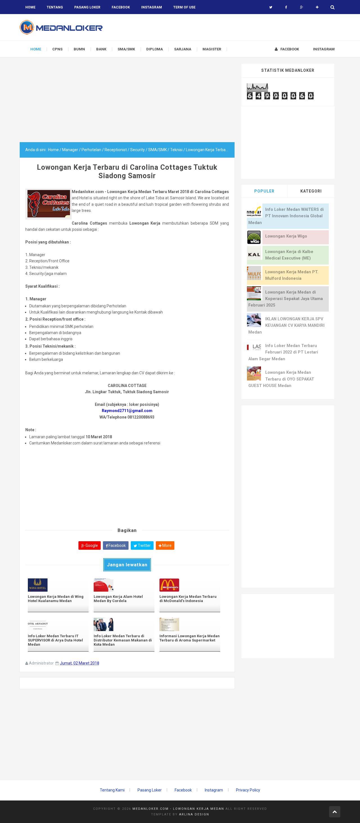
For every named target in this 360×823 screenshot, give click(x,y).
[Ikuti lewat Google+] (301, 7)
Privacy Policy (248, 790)
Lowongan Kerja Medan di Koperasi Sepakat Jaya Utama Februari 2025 (285, 299)
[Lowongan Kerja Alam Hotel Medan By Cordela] (124, 585)
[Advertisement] (127, 102)
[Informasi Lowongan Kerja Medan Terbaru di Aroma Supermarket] (189, 624)
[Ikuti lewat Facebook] (286, 7)
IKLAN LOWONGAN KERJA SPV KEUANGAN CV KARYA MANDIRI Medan (286, 326)
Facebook (117, 545)
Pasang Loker (87, 7)
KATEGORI (311, 191)
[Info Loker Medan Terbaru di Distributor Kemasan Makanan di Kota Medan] (124, 624)
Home (30, 7)
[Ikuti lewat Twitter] (270, 7)
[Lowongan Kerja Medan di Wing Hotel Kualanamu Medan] (58, 585)
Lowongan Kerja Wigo (286, 236)
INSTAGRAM (151, 7)
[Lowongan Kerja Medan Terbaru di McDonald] (189, 585)
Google (91, 545)
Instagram (214, 790)
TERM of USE (184, 7)
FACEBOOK (121, 7)
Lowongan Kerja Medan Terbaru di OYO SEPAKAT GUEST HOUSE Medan (281, 379)
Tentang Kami (112, 790)
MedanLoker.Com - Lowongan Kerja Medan (178, 809)
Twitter (144, 545)
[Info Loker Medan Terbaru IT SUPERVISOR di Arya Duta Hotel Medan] (58, 624)
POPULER (264, 191)
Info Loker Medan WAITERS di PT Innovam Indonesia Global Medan (286, 216)
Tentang (55, 7)
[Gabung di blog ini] (317, 7)
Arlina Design (194, 814)
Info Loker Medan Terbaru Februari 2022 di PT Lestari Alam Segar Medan (283, 352)
